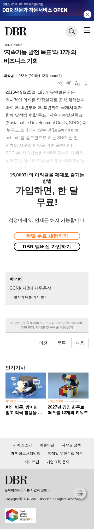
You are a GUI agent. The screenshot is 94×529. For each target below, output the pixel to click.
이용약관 (47, 445)
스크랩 (86, 83)
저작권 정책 (71, 445)
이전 (43, 343)
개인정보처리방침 (25, 453)
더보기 (60, 83)
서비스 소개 (22, 445)
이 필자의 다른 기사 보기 (28, 297)
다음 (80, 343)
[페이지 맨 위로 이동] (81, 494)
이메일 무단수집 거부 (65, 453)
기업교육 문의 (57, 462)
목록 (61, 343)
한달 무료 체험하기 (47, 236)
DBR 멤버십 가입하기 (47, 246)
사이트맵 (32, 462)
